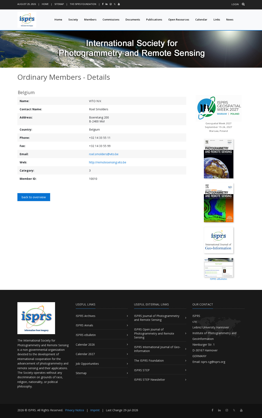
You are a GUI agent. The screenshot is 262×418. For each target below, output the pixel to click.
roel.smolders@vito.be (104, 154)
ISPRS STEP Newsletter (149, 380)
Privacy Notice (74, 410)
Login (235, 4)
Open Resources (178, 19)
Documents (132, 19)
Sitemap (59, 4)
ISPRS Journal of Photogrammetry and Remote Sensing (156, 318)
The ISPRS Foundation (83, 4)
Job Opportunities (87, 364)
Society (73, 19)
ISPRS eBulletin (86, 335)
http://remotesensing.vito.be (107, 162)
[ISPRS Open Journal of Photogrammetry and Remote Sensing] (218, 202)
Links (216, 19)
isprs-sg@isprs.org (213, 362)
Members (90, 19)
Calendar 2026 (85, 344)
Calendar (201, 19)
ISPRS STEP (142, 370)
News (229, 19)
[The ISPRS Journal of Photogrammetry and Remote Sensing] (218, 158)
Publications (154, 19)
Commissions (111, 19)
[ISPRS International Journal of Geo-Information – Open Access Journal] (218, 240)
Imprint (95, 410)
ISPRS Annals (84, 325)
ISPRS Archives (85, 316)
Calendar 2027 (85, 354)
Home (45, 4)
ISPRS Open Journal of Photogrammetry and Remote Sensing (154, 333)
